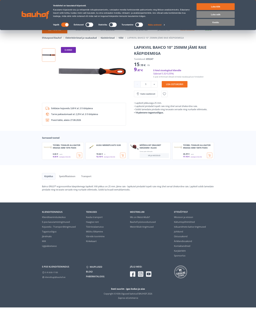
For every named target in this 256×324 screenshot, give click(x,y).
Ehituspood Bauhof (52, 37)
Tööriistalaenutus (95, 226)
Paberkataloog (95, 276)
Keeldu (215, 22)
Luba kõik (215, 6)
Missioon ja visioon (183, 217)
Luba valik (215, 14)
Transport (86, 176)
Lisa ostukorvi (174, 84)
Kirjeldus (48, 176)
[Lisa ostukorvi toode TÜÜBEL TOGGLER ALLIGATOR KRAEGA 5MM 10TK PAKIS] (79, 155)
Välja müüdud (154, 155)
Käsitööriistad (108, 37)
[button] (48, 55)
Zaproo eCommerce (128, 297)
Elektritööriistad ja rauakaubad (81, 37)
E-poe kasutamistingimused (56, 221)
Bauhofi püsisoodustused (143, 221)
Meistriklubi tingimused (142, 226)
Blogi (89, 271)
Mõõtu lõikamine (94, 231)
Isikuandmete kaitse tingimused (190, 226)
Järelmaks (47, 236)
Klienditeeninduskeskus (54, 217)
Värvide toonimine (95, 236)
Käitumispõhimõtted (184, 221)
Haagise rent (92, 221)
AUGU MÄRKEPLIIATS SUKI (108, 145)
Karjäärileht (180, 250)
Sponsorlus (179, 255)
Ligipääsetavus (49, 246)
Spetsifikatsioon (67, 176)
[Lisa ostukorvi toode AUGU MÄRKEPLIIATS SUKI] (122, 155)
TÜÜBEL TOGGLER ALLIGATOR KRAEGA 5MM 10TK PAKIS (66, 146)
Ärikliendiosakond (183, 241)
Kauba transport (94, 217)
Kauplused (95, 266)
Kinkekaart (91, 241)
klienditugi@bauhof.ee (55, 277)
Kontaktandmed (182, 246)
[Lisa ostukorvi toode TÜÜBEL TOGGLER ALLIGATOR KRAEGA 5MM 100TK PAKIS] (209, 155)
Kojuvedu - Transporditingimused (59, 226)
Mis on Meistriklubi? (140, 217)
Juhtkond (178, 231)
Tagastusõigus (49, 231)
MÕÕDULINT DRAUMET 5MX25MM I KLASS (150, 146)
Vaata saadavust (147, 94)
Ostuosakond (180, 236)
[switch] (89, 25)
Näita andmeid (154, 25)
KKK (44, 241)
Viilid (121, 37)
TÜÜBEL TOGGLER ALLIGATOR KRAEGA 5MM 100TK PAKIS (197, 146)
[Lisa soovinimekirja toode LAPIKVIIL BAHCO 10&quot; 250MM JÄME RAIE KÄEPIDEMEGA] (164, 94)
